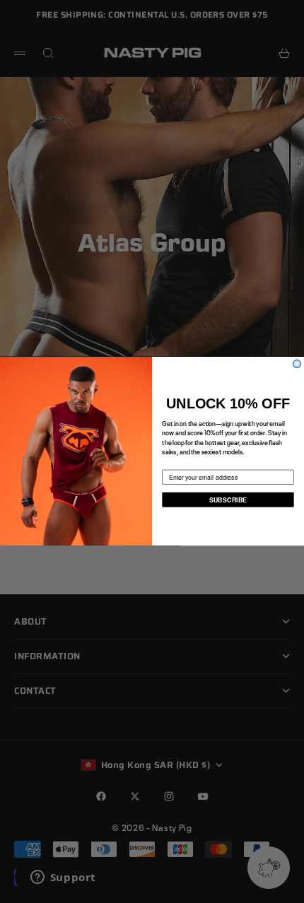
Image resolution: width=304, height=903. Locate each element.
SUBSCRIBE (228, 499)
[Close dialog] (297, 364)
